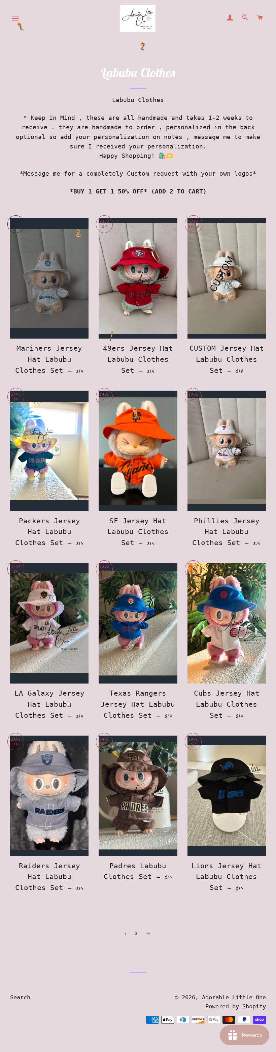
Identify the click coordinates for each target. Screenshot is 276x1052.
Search (20, 997)
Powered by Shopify (235, 1006)
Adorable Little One (234, 997)
